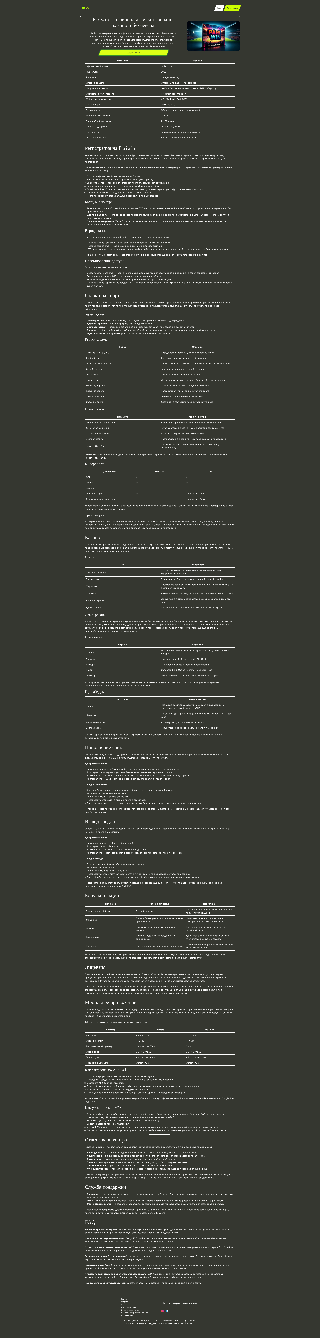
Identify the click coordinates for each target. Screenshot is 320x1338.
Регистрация (232, 8)
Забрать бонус (133, 53)
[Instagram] (162, 1310)
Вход (219, 8)
